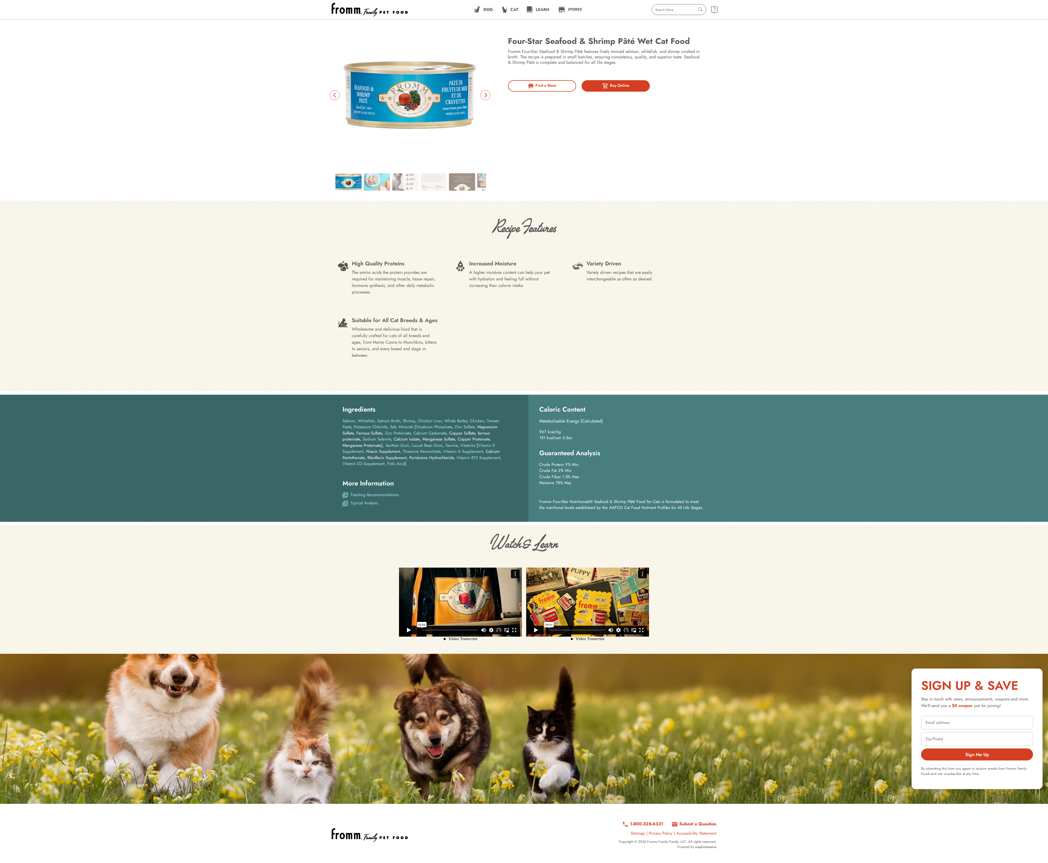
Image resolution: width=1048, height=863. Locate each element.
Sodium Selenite (377, 439)
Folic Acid (396, 464)
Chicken (477, 421)
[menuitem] (483, 10)
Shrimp (409, 421)
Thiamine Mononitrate (421, 451)
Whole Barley (455, 421)
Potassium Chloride (370, 427)
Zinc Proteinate (398, 433)
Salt (393, 427)
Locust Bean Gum (427, 445)
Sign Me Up (977, 754)
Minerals (406, 427)
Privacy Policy (660, 833)
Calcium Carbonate (429, 433)
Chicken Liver (430, 421)
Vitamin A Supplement (463, 451)
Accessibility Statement (696, 833)
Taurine (451, 445)
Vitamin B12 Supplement (478, 458)
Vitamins (467, 445)
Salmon (349, 421)
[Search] (700, 9)
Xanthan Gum (397, 445)
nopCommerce (705, 846)
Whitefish (366, 421)
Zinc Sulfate (465, 427)
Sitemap (638, 833)
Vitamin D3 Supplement (364, 464)
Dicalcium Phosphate (434, 427)
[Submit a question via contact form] (714, 9)
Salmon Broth (388, 421)
